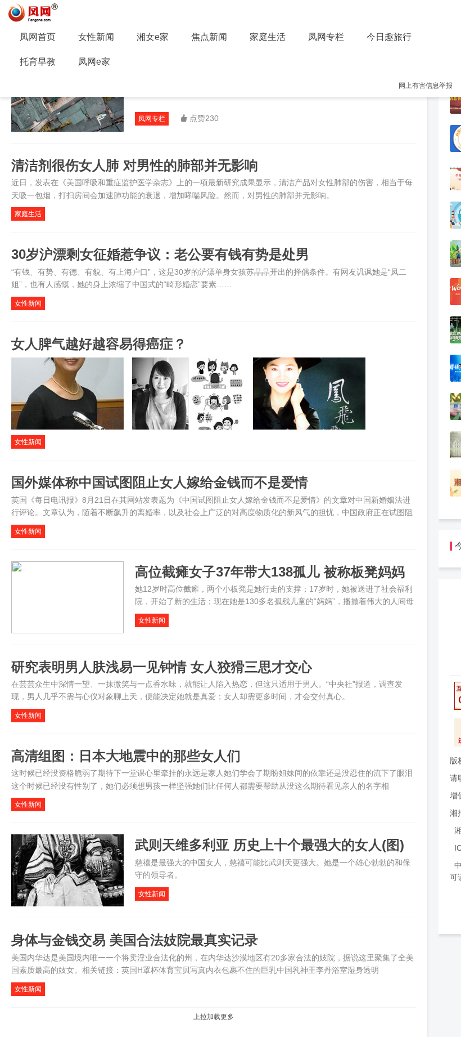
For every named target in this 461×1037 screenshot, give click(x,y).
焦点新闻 (209, 37)
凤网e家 (94, 61)
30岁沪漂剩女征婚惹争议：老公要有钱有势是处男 (160, 254)
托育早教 (38, 61)
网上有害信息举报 (426, 86)
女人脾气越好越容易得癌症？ (99, 343)
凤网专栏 (326, 37)
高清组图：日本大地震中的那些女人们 (126, 755)
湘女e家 (153, 37)
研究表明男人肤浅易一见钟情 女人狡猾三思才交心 (161, 666)
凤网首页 (38, 37)
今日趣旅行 (389, 37)
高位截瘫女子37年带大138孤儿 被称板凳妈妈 (270, 571)
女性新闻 (96, 37)
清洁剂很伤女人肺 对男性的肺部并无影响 (134, 165)
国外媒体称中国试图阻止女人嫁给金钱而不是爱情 (159, 482)
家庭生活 (268, 37)
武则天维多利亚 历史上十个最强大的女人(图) (269, 844)
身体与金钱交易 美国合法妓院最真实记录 (134, 939)
